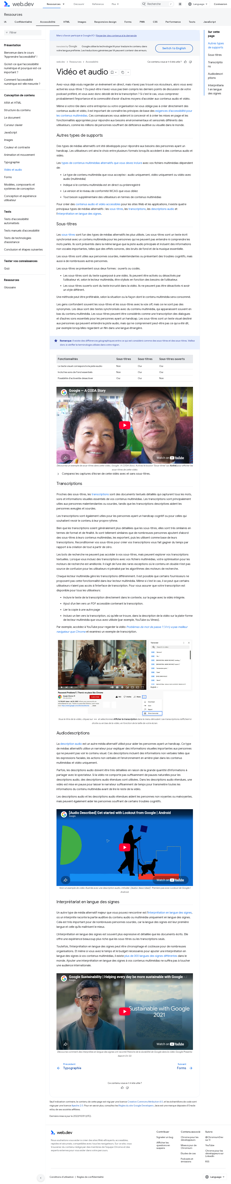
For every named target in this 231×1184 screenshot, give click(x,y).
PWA (142, 21)
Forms (128, 21)
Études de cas (188, 1153)
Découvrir (79, 4)
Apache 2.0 (77, 1105)
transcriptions (137, 209)
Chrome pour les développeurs (189, 1138)
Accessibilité (47, 21)
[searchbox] (22, 32)
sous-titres (116, 209)
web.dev (60, 61)
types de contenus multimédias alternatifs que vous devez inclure (102, 163)
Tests (192, 21)
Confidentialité (23, 21)
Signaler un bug (164, 1137)
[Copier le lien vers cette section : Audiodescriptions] (93, 733)
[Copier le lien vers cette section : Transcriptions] (85, 484)
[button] (124, 474)
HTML (66, 21)
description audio (71, 744)
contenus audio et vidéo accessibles (98, 204)
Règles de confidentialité (90, 1177)
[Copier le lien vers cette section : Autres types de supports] (106, 136)
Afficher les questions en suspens (163, 1145)
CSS (155, 21)
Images (82, 21)
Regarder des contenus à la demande (116, 35)
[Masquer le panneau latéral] (40, 1178)
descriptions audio (162, 209)
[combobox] (157, 4)
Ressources (54, 4)
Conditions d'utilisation (62, 1177)
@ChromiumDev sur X (214, 1138)
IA (5, 21)
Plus (114, 4)
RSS (207, 1161)
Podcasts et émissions (187, 1160)
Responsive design (105, 21)
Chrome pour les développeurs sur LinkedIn (214, 1153)
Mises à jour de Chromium (189, 1146)
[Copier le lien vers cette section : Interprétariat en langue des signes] (122, 902)
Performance (173, 21)
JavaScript (209, 21)
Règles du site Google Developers (136, 1105)
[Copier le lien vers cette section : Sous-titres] (80, 224)
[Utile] (185, 61)
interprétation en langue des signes (79, 213)
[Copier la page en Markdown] (123, 72)
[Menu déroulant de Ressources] (65, 4)
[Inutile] (190, 61)
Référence (98, 4)
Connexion (220, 4)
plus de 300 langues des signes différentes (150, 956)
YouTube (209, 1145)
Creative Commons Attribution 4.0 (145, 1101)
